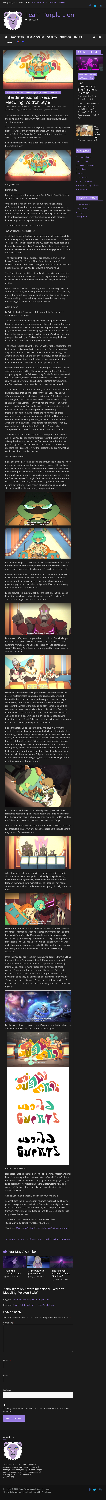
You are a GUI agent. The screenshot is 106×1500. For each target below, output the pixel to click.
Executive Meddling (12, 110)
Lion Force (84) (82, 161)
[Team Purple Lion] (6, 37)
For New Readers (35, 37)
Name (7, 1360)
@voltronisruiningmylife (41, 1228)
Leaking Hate (81, 216)
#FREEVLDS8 (65, 37)
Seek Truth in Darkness (58, 1239)
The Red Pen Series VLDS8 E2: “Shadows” (61, 1273)
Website (7, 1390)
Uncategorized (82, 177)
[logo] (13, 1442)
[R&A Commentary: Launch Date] (84, 126)
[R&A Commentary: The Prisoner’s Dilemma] (89, 58)
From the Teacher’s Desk (13, 1272)
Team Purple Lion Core (14, 92)
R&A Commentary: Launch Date (97, 132)
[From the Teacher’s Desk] (14, 1257)
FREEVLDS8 (24, 110)
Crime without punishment (36, 1272)
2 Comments (45, 106)
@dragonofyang (61, 1228)
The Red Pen (81, 169)
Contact (9, 42)
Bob (55, 106)
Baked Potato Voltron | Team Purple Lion (33, 1305)
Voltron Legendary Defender (36, 92)
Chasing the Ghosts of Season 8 (22, 1239)
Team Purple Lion (49, 14)
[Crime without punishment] (38, 1257)
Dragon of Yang (82, 208)
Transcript (80, 173)
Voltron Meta (55, 92)
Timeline (78, 37)
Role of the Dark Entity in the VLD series (48, 2)
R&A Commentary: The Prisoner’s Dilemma (87, 88)
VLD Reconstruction (86, 78)
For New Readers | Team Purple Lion (31, 1299)
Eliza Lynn (80, 212)
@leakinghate (22, 1228)
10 (43, 1277)
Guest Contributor (83, 157)
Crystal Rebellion (30, 106)
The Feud (32, 110)
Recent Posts (17, 37)
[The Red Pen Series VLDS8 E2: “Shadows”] (61, 1257)
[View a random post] (100, 37)
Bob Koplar (62, 106)
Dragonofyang (83, 99)
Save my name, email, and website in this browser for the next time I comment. (36, 1410)
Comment (8, 1322)
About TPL (52, 37)
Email (6, 1375)
